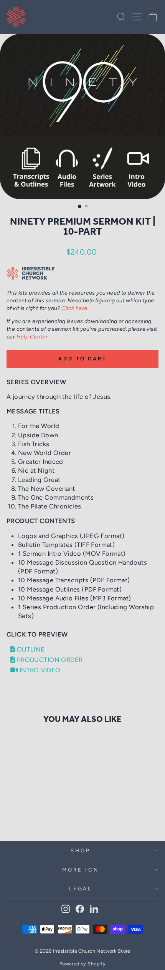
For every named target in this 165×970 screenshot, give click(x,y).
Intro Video (39, 670)
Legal (80, 888)
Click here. (75, 308)
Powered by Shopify (82, 964)
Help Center (32, 336)
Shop (81, 850)
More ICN (80, 870)
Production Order (48, 659)
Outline (30, 649)
